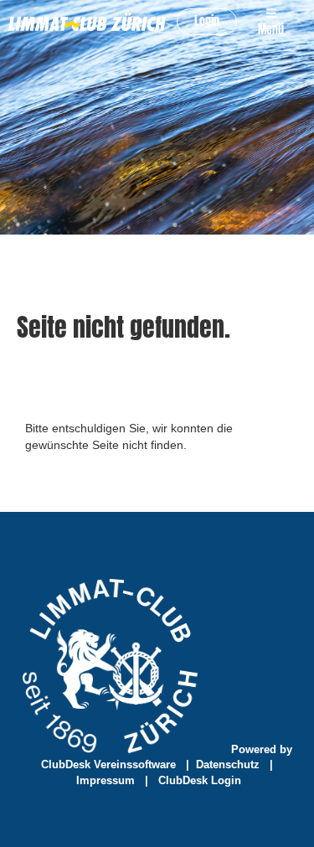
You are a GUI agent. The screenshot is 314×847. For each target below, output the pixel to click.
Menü (271, 29)
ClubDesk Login (199, 780)
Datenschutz (228, 764)
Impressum (105, 780)
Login (206, 21)
